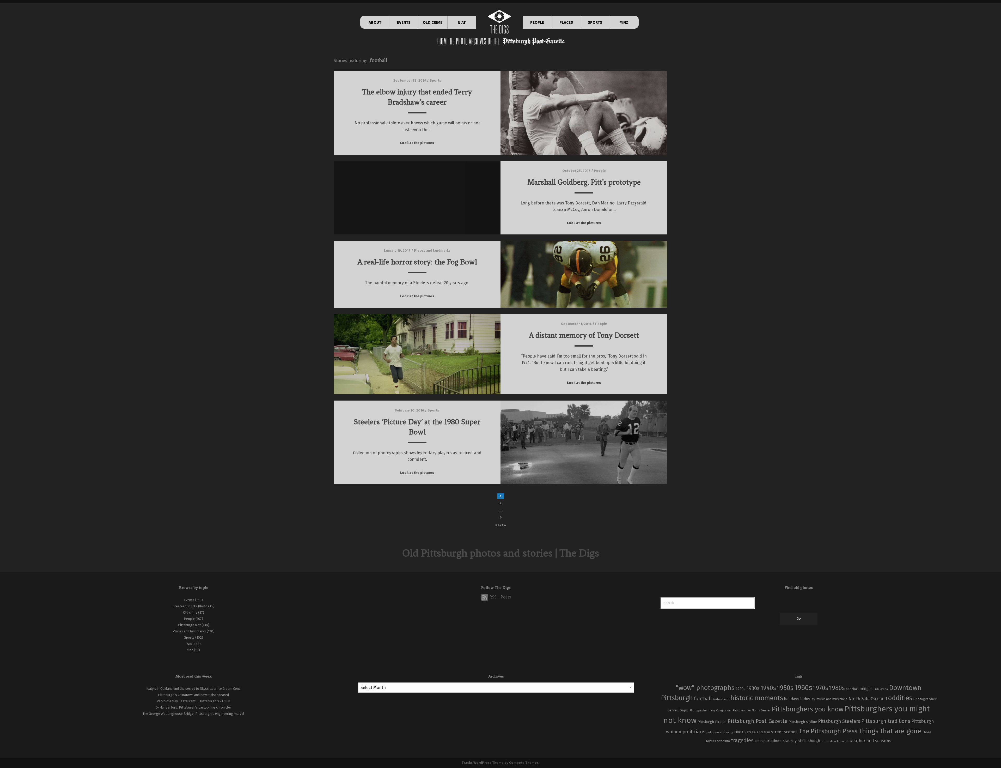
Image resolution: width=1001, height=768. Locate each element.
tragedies (742, 740)
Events (189, 600)
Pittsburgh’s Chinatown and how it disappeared (193, 695)
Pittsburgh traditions (885, 721)
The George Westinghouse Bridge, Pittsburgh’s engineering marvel (193, 714)
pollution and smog (719, 732)
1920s (740, 688)
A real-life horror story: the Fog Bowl (417, 262)
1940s (768, 688)
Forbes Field (721, 699)
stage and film (758, 732)
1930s (753, 688)
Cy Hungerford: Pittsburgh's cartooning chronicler (193, 707)
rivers (740, 731)
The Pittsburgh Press (827, 731)
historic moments (756, 698)
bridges (865, 688)
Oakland (879, 698)
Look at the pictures (417, 143)
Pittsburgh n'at (189, 625)
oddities (900, 698)
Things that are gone (889, 731)
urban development (835, 741)
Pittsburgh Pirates (712, 722)
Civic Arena (881, 689)
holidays (791, 699)
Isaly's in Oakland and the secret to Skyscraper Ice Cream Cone (193, 689)
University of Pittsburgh (800, 741)
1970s (820, 688)
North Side (859, 698)
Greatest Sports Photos (191, 606)
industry (807, 698)
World (191, 644)
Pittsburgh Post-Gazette (758, 721)
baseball (852, 689)
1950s (785, 688)
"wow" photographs (705, 688)
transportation (767, 741)
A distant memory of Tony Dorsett (584, 335)
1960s (803, 687)
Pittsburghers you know (808, 709)
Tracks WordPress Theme (483, 763)
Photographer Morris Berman (752, 710)
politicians (693, 732)
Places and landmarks (432, 250)
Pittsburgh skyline (803, 722)
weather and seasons (870, 740)
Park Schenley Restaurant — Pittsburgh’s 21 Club (193, 701)
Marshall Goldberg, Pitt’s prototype (584, 182)
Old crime (190, 612)
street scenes (784, 731)
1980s (837, 688)
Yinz (190, 650)
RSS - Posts (499, 597)
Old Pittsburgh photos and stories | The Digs (500, 553)
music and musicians (831, 699)
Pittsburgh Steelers (839, 721)
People (600, 171)
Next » (500, 525)
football (703, 699)
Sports (435, 80)
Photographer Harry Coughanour (710, 710)
